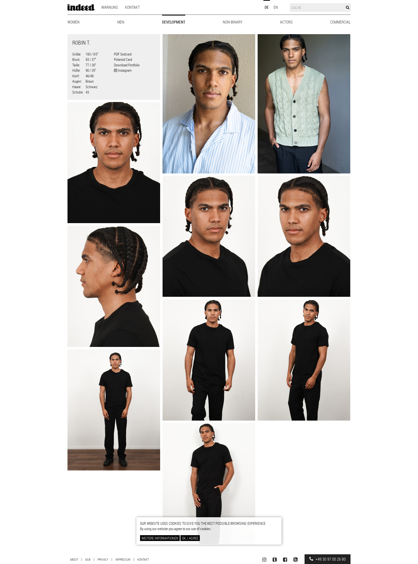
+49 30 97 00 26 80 (330, 559)
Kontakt (132, 7)
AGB (87, 559)
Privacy (102, 559)
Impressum (122, 559)
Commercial (340, 22)
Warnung (109, 7)
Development (173, 22)
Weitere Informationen (160, 538)
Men (120, 22)
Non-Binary (232, 22)
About (74, 559)
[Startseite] (81, 7)
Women (73, 22)
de (267, 7)
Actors (286, 22)
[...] (209, 103)
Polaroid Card (123, 59)
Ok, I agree (190, 538)
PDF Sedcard (123, 54)
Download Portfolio (127, 65)
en (276, 7)
